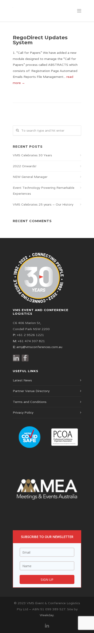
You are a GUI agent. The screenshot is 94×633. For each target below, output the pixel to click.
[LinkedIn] (47, 625)
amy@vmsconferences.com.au (39, 347)
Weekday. (47, 615)
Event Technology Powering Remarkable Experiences (43, 191)
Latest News (22, 380)
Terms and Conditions (30, 402)
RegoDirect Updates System (40, 40)
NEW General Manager (30, 177)
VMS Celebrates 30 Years (32, 155)
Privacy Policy (23, 412)
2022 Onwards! (24, 166)
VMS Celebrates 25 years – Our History (43, 204)
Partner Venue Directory (31, 391)
